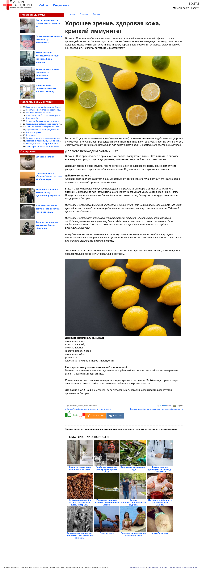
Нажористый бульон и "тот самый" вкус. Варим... (160, 502)
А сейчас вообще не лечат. (38, 112)
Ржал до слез (107, 533)
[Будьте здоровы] (17, 9)
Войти (194, 3)
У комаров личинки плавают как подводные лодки (106, 502)
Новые (72, 14)
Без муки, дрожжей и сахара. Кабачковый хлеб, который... (80, 502)
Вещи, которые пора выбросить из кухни (80, 468)
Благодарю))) (31, 118)
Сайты (43, 5)
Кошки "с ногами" (160, 533)
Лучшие (96, 14)
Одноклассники (98, 416)
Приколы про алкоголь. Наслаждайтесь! (133, 534)
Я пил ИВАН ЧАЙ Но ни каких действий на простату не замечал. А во (59, 115)
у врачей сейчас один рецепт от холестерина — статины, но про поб (58, 129)
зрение (80, 406)
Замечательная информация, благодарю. (45, 107)
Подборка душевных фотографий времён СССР (107, 469)
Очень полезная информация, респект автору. (48, 126)
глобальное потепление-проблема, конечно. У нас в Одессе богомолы (59, 110)
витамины (73, 406)
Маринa (180, 406)
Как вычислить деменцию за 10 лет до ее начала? (160, 469)
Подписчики (61, 5)
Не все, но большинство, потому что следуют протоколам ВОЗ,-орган (59, 121)
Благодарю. (31, 135)
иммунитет (93, 406)
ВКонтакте (117, 416)
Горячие (84, 14)
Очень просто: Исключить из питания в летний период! (52, 146)
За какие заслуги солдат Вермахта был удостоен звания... (80, 535)
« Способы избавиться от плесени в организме (88, 409)
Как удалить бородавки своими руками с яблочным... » (156, 409)
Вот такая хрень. (33, 132)
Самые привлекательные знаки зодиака (133, 502)
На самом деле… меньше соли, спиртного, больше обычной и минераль (60, 138)
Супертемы (27, 151)
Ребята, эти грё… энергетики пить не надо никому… (50, 143)
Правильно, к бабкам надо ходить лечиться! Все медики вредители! (58, 124)
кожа (86, 406)
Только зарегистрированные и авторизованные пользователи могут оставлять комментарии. (121, 429)
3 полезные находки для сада (133, 468)
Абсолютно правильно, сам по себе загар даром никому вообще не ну (59, 141)
